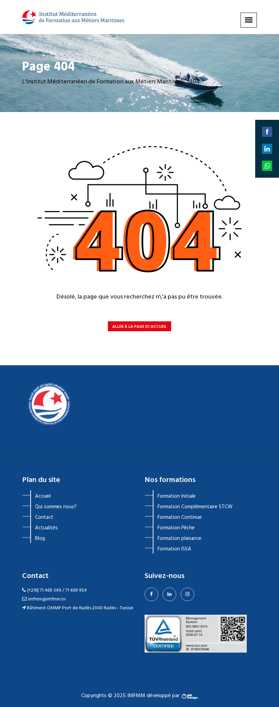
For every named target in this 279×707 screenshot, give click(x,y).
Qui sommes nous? (56, 507)
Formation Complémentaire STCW (195, 507)
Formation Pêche (176, 528)
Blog (40, 538)
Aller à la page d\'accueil (139, 326)
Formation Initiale (177, 496)
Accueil (43, 496)
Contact (44, 517)
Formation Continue (180, 517)
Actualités (46, 528)
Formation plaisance (179, 538)
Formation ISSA (174, 549)
